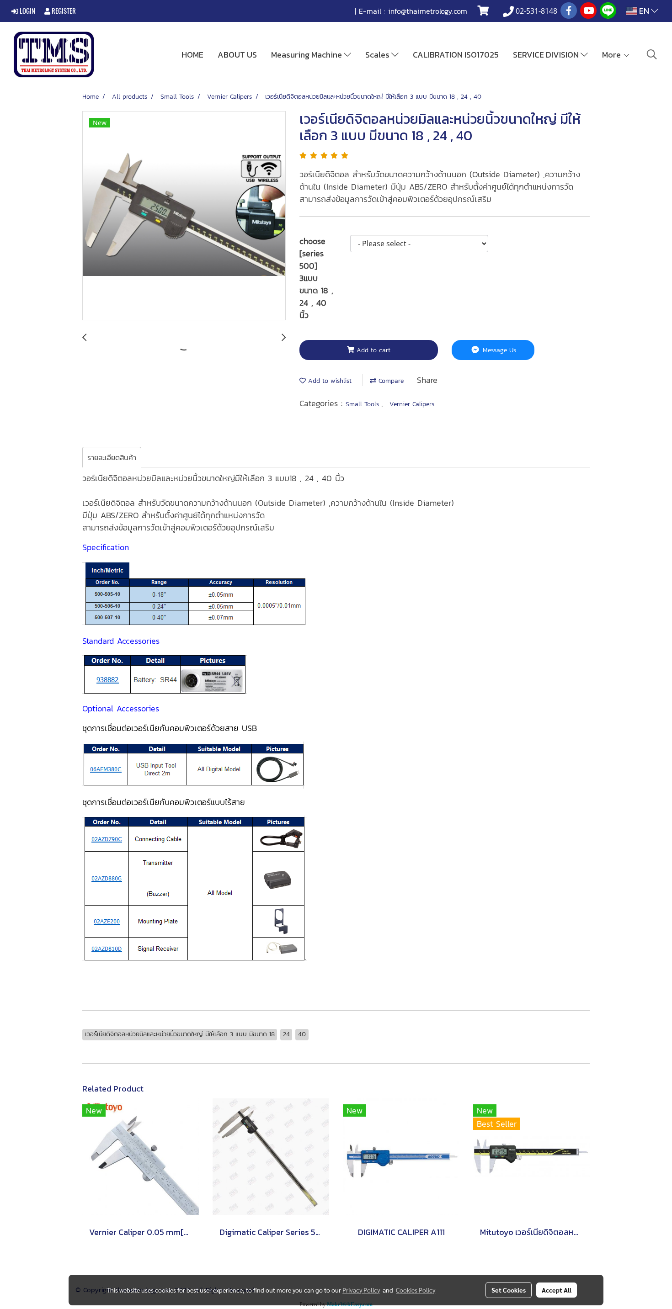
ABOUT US (237, 54)
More (612, 54)
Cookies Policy (415, 1290)
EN (644, 11)
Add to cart (372, 350)
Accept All (556, 1290)
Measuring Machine (307, 54)
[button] (652, 54)
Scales (378, 54)
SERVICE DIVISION (547, 54)
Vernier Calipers (411, 404)
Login (26, 11)
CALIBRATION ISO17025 (456, 54)
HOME (192, 54)
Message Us (498, 350)
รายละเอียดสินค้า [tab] (111, 457)
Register (63, 11)
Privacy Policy (361, 1290)
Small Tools (363, 404)
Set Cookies (508, 1290)
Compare (390, 381)
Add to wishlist (329, 381)
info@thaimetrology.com (427, 10)
